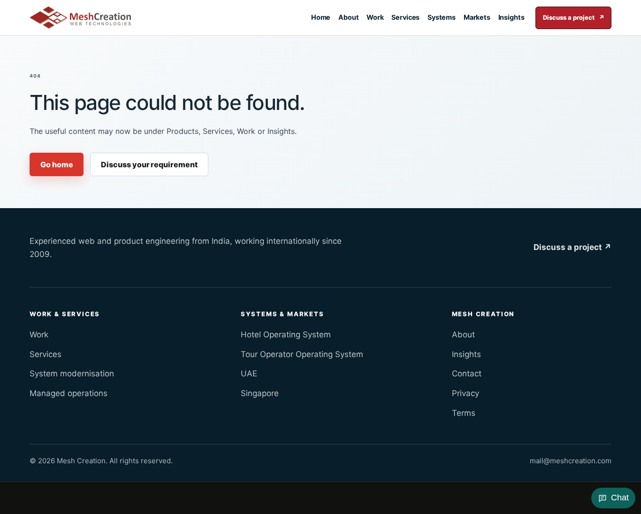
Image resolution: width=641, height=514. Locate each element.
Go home (56, 164)
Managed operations (68, 393)
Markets (477, 17)
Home (321, 17)
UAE (249, 373)
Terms (463, 413)
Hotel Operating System (286, 334)
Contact (466, 373)
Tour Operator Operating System (302, 354)
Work (375, 17)
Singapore (260, 393)
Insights (511, 17)
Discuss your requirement (149, 164)
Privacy (465, 393)
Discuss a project (573, 17)
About (348, 17)
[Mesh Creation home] (80, 18)
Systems (441, 17)
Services (405, 17)
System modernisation (72, 373)
